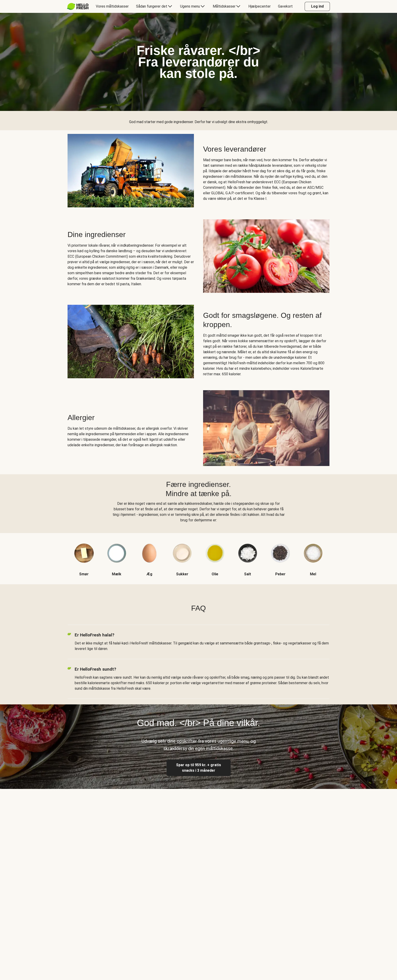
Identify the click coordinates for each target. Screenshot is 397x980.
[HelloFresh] (77, 6)
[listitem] (84, 555)
